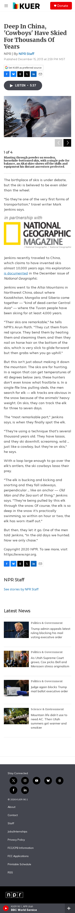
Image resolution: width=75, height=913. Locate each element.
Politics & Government (47, 623)
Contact (13, 815)
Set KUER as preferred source (25, 67)
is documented (16, 273)
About (11, 807)
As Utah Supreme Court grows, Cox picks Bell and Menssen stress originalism (50, 662)
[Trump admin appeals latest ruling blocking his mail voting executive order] (16, 630)
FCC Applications (18, 856)
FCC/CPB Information (21, 848)
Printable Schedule (19, 864)
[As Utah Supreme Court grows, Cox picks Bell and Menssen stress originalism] (16, 659)
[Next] (67, 143)
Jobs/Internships (17, 831)
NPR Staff (26, 54)
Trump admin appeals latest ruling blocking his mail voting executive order (50, 633)
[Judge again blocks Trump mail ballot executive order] (16, 688)
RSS (10, 872)
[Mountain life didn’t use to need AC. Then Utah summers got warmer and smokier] (16, 716)
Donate (62, 5)
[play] (5, 908)
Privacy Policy (16, 839)
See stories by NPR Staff (21, 589)
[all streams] (70, 908)
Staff (11, 823)
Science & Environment (47, 709)
